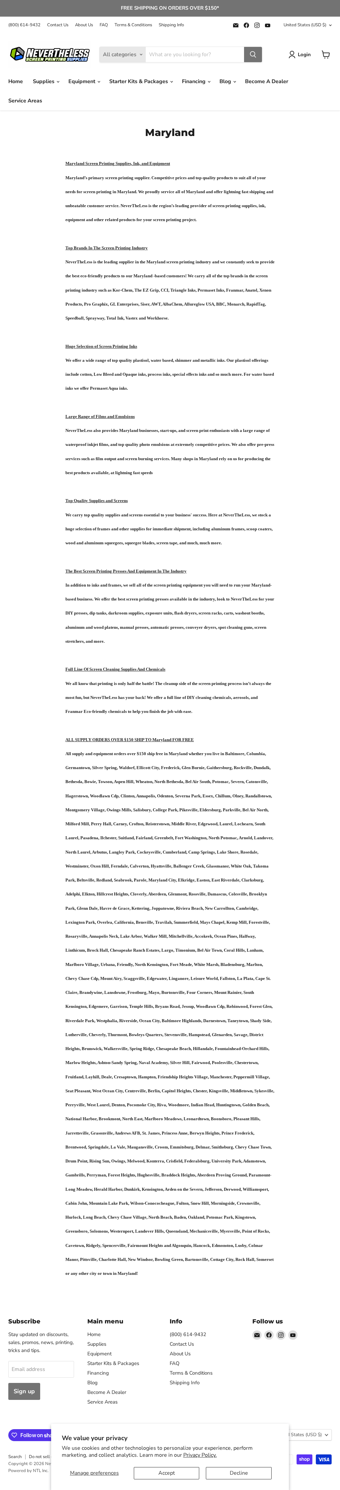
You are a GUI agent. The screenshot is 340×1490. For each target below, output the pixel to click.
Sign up (24, 1391)
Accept (166, 1473)
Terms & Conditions (133, 25)
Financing (194, 81)
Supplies (44, 81)
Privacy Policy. (200, 1455)
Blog (225, 81)
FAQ (104, 25)
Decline (239, 1473)
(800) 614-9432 (24, 25)
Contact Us (57, 25)
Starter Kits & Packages (139, 81)
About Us (84, 25)
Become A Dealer (266, 81)
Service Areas (25, 100)
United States (305, 25)
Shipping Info (171, 25)
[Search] (253, 54)
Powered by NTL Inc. (28, 1471)
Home (15, 81)
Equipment (82, 81)
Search (15, 1457)
